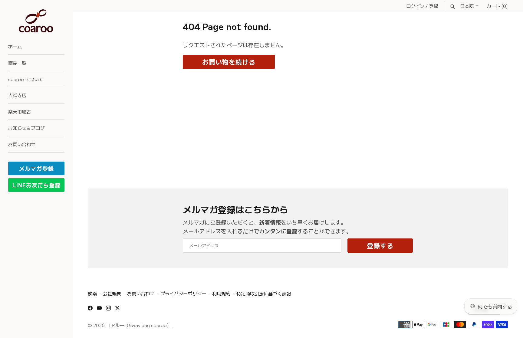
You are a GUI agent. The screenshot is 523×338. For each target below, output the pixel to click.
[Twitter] (117, 309)
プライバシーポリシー (183, 293)
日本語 (467, 5)
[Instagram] (108, 309)
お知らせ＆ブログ (26, 127)
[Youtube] (99, 309)
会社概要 (112, 293)
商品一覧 (17, 62)
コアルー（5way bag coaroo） (138, 325)
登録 (433, 5)
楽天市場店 (19, 111)
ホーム (15, 46)
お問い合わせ (21, 144)
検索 (92, 293)
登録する (380, 245)
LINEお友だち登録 (36, 185)
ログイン (415, 5)
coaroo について (25, 79)
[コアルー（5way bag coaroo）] (36, 21)
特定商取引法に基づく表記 (263, 293)
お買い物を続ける (228, 61)
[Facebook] (90, 309)
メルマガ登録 (36, 168)
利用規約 (221, 293)
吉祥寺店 (17, 95)
